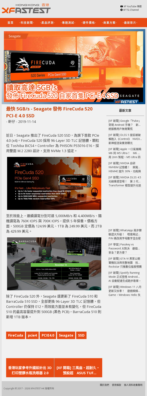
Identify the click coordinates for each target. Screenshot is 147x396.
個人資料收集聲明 (133, 385)
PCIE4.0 (48, 335)
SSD (81, 335)
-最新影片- (130, 22)
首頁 (10, 22)
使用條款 (116, 385)
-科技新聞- (26, 22)
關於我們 (104, 385)
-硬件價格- (88, 22)
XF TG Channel (131, 9)
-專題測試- (68, 22)
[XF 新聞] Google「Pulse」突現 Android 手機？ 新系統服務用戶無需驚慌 (125, 125)
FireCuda (15, 335)
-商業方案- (109, 22)
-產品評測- (47, 22)
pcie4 (32, 335)
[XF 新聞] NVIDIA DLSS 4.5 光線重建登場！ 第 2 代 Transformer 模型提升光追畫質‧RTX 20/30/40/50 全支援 (125, 185)
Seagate (66, 335)
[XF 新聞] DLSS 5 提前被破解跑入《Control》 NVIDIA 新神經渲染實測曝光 (125, 139)
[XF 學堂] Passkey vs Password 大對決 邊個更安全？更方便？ (124, 248)
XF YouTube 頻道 (133, 6)
